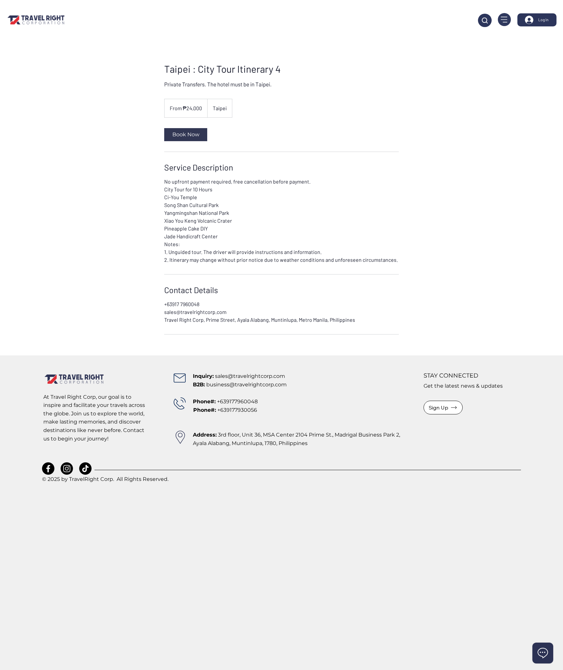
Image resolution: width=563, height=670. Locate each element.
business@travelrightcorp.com (246, 384)
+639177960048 (237, 401)
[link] (185, 134)
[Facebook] (48, 468)
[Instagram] (67, 468)
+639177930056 (225, 410)
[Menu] (504, 19)
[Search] (485, 20)
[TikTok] (85, 468)
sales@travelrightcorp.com (250, 376)
